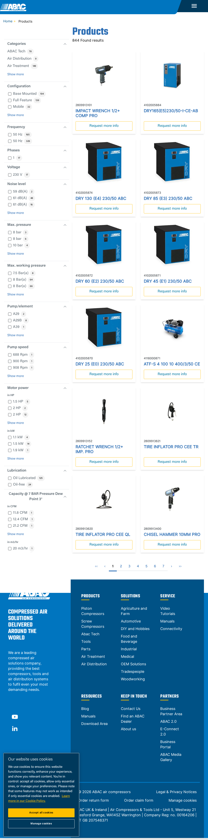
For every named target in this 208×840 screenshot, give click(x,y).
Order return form (93, 800)
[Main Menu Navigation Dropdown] (194, 6)
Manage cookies (183, 800)
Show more (15, 74)
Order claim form (138, 800)
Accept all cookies (41, 812)
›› (180, 566)
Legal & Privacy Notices (176, 792)
